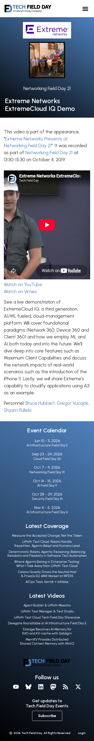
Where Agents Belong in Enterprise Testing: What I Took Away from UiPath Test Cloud (47, 564)
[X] (78, 687)
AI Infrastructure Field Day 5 (47, 445)
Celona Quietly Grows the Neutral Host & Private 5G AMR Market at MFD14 (47, 574)
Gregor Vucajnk (72, 403)
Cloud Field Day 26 (47, 459)
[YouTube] (16, 687)
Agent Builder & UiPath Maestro (47, 605)
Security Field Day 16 (47, 499)
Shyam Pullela (17, 410)
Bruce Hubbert (40, 403)
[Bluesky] (28, 687)
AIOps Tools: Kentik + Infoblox (47, 582)
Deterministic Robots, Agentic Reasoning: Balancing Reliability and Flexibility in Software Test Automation (47, 554)
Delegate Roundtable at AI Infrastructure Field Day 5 (47, 623)
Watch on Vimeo (20, 291)
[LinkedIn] (41, 687)
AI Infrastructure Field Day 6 (47, 512)
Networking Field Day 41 (47, 472)
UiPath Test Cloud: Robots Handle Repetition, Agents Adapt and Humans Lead (47, 544)
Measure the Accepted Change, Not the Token (47, 536)
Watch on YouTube (23, 284)
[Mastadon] (53, 687)
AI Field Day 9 (47, 485)
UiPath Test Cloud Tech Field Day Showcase (47, 617)
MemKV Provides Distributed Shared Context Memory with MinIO (47, 641)
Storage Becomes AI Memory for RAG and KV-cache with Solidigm (47, 631)
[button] (85, 8)
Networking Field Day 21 (47, 88)
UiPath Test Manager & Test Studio (47, 611)
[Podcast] (66, 687)
